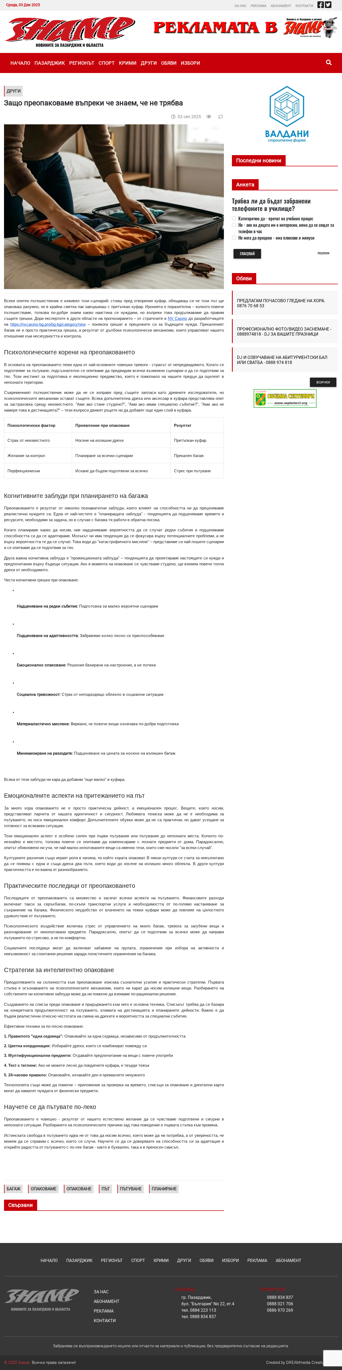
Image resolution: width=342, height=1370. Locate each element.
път (106, 1188)
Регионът (81, 63)
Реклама (258, 6)
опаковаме (43, 1188)
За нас (240, 6)
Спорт (107, 63)
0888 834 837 (203, 1316)
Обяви (169, 63)
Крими (128, 63)
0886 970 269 (280, 1310)
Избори (190, 63)
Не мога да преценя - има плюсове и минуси (276, 238)
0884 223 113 (203, 1310)
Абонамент (281, 6)
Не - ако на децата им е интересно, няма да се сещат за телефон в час (286, 228)
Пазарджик (49, 63)
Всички (323, 382)
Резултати (323, 253)
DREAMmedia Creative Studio (312, 1362)
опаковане (79, 1188)
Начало (20, 63)
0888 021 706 (280, 1303)
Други (149, 63)
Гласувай (247, 253)
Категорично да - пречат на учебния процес (275, 218)
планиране (164, 1188)
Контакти (304, 6)
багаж (14, 1188)
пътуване (131, 1188)
